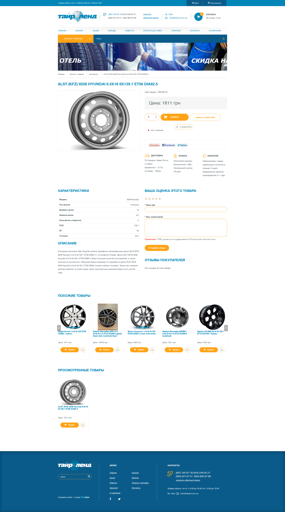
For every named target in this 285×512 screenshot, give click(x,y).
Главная (62, 31)
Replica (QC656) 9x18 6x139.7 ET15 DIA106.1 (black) (210, 332)
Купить (175, 117)
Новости (129, 31)
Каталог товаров (77, 74)
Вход (197, 3)
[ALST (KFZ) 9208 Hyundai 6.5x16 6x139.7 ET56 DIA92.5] (99, 120)
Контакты (195, 31)
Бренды (112, 31)
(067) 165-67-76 (115, 14)
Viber (170, 14)
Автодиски (93, 74)
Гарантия (175, 31)
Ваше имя (150, 205)
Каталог (79, 31)
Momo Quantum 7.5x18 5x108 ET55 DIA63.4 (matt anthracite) (142, 332)
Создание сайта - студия (73, 497)
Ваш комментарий (154, 217)
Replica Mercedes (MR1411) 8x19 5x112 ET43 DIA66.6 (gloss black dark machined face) (107, 333)
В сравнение (185, 127)
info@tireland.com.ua (178, 18)
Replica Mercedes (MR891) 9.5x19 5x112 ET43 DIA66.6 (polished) (174, 333)
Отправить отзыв (157, 248)
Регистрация (215, 3)
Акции (96, 31)
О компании (215, 31)
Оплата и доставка (152, 31)
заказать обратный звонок (151, 16)
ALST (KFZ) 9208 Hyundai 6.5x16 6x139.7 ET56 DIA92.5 (126, 74)
